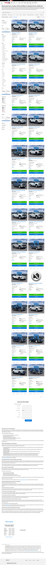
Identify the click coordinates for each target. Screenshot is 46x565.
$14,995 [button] (33, 346)
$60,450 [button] (33, 223)
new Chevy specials (23, 479)
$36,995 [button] (16, 128)
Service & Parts (32, 2)
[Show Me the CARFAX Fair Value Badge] (13, 105)
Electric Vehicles (25, 2)
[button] (19, 36)
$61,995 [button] (33, 191)
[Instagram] (10, 0)
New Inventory (14, 2)
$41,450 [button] (16, 65)
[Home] (2, 3)
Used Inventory (19, 2)
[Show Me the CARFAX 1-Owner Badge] (13, 292)
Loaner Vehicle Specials (9, 3)
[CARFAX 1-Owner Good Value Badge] (30, 168)
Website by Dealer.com (7, 560)
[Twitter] (9, 0)
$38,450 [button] (33, 65)
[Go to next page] (43, 396)
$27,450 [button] (16, 284)
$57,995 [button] (33, 160)
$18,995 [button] (16, 346)
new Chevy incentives (6, 457)
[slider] (2, 31)
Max (6, 27)
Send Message (28, 420)
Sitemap (38, 560)
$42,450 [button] (33, 315)
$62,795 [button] (33, 253)
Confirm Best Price (19, 44)
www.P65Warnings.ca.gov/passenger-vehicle (31, 550)
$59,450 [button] (16, 223)
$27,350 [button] (16, 34)
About (30, 560)
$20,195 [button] (16, 378)
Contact (26, 560)
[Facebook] (8, 0)
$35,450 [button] (33, 128)
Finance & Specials (30, 3)
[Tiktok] (13, 0)
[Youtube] (11, 0)
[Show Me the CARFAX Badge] (13, 42)
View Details (19, 46)
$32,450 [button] (33, 96)
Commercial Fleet (22, 2)
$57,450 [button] (16, 191)
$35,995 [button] (16, 96)
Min (2, 27)
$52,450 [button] (16, 159)
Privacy (33, 560)
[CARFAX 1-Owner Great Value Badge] (13, 355)
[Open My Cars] (35, 2)
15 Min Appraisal (28, 2)
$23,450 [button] (16, 315)
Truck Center (11, 2)
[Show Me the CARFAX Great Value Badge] (30, 199)
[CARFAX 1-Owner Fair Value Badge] (30, 323)
